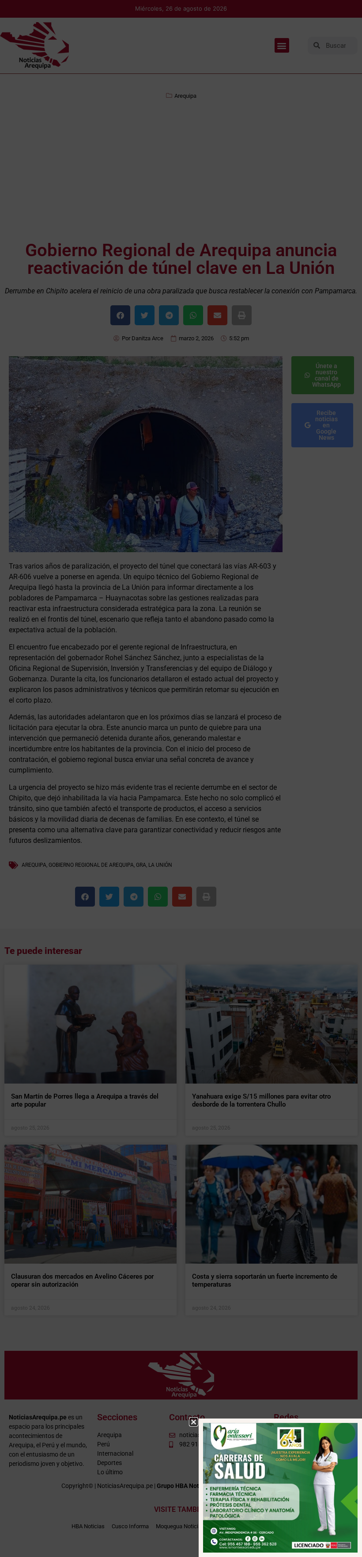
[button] (193, 1422)
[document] (181, 778)
